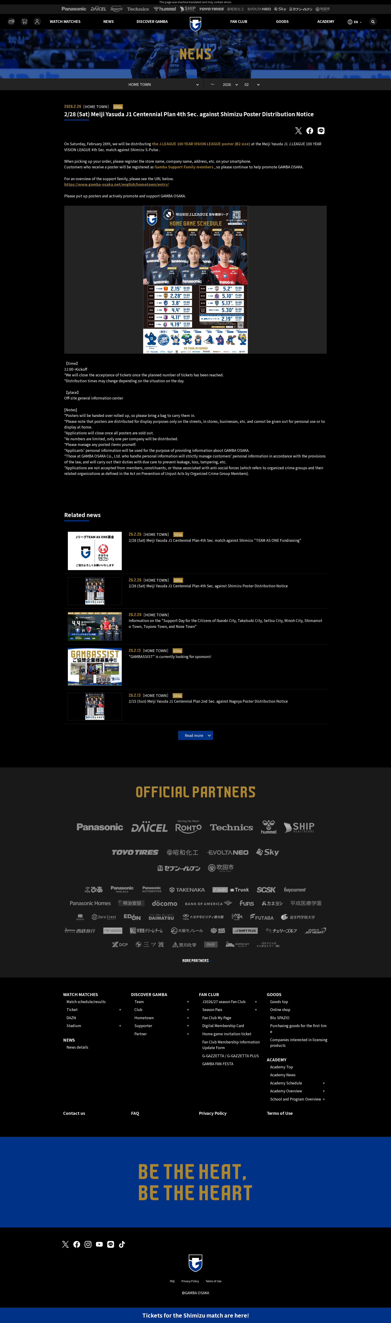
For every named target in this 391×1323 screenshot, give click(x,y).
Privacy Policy (212, 1113)
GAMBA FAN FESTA (217, 1063)
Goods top (279, 1001)
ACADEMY (325, 21)
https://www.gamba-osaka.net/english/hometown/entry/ (116, 184)
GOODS (282, 21)
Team (139, 1001)
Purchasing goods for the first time (298, 1028)
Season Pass (212, 1009)
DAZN (71, 1017)
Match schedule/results (86, 1001)
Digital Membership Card (223, 1025)
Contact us (74, 1113)
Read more (194, 735)
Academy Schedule (286, 1083)
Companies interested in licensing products (298, 1042)
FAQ (135, 1113)
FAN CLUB (238, 21)
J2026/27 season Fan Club (224, 1001)
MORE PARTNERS (195, 961)
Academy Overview (286, 1090)
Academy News (283, 1074)
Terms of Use (280, 1113)
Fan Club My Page (216, 1017)
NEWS (108, 21)
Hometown (144, 1017)
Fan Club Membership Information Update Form (231, 1044)
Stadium (74, 1025)
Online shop (280, 1009)
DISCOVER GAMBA (152, 21)
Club (138, 1009)
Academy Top (281, 1066)
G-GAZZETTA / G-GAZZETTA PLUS (230, 1055)
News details (77, 1047)
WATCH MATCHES (65, 21)
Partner (140, 1033)
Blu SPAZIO (279, 1017)
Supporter (143, 1025)
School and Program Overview (295, 1099)
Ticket (72, 1009)
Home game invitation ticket (226, 1033)
